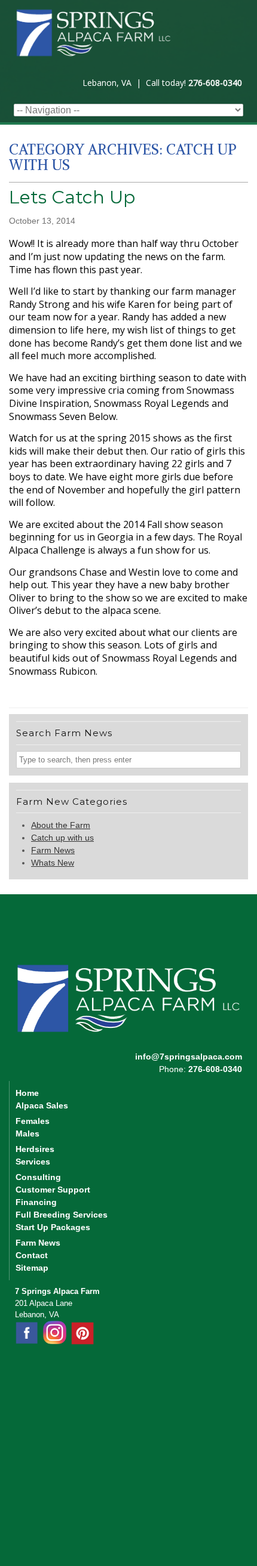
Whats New (52, 862)
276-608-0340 (215, 82)
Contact (32, 1255)
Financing (36, 1202)
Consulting (38, 1177)
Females (33, 1121)
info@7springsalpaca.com (188, 1056)
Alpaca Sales (42, 1105)
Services (33, 1161)
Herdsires (35, 1149)
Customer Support (53, 1189)
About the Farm (60, 825)
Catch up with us (62, 837)
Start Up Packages (53, 1227)
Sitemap (32, 1267)
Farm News (53, 850)
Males (27, 1133)
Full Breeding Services (62, 1214)
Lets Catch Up (72, 197)
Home (27, 1093)
